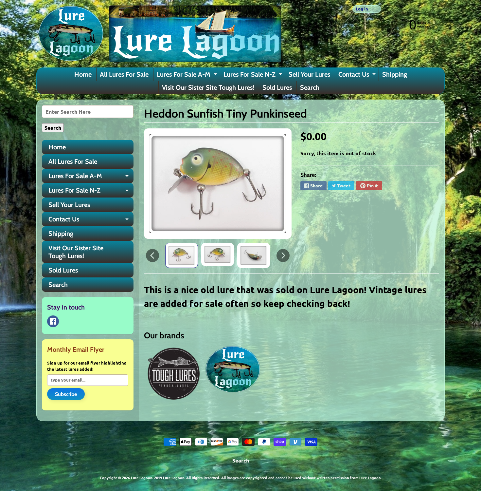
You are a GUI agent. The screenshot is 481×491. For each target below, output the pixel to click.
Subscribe (66, 394)
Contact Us (357, 75)
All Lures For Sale (124, 74)
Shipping (394, 74)
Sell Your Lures (309, 74)
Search (309, 87)
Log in (362, 9)
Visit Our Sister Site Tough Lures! (208, 87)
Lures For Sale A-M (188, 75)
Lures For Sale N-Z (253, 75)
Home (83, 74)
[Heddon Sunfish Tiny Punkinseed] (181, 255)
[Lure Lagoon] (159, 33)
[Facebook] (53, 321)
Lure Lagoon (141, 477)
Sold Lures (277, 87)
